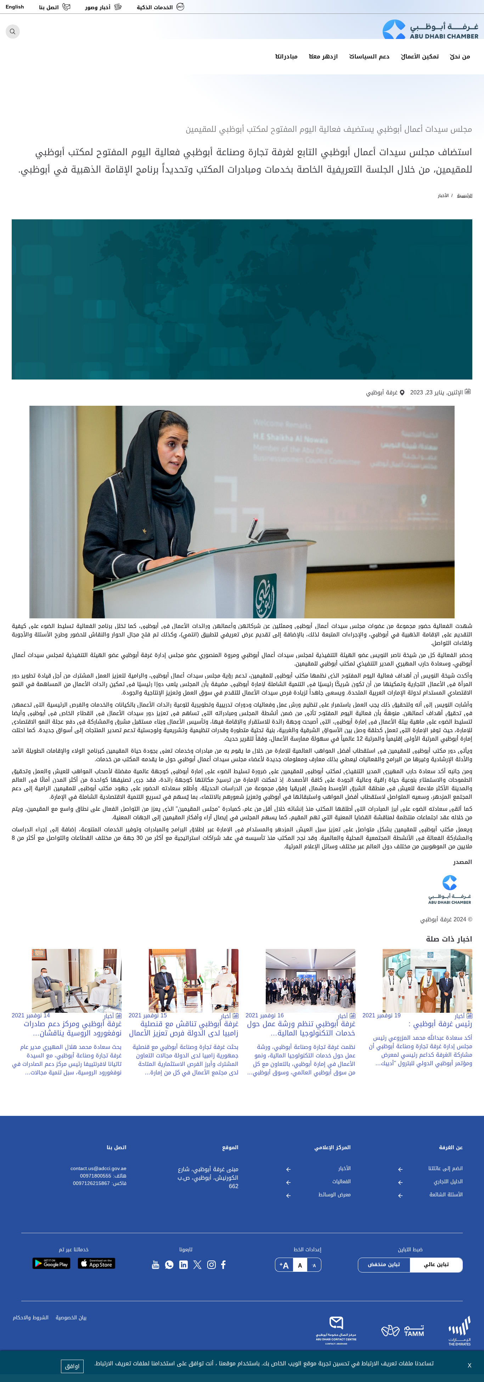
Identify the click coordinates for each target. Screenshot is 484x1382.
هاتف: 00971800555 (103, 1176)
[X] (197, 1264)
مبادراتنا (286, 56)
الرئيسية (464, 196)
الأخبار (443, 196)
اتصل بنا (49, 7)
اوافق (72, 1366)
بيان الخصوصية (71, 1318)
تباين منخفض (384, 1264)
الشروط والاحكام (31, 1318)
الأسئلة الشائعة (446, 1195)
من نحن (460, 56)
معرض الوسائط (335, 1195)
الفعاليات (341, 1182)
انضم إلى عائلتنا (445, 1169)
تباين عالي (436, 1264)
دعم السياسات (369, 56)
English (15, 7)
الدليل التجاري (448, 1182)
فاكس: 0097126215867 (99, 1183)
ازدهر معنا (323, 56)
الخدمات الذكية (155, 7)
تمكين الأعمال (420, 56)
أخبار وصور (98, 7)
